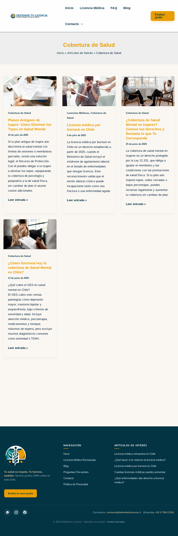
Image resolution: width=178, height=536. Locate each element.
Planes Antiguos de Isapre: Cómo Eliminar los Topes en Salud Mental (29, 124)
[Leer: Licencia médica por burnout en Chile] (88, 91)
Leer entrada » (18, 200)
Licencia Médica (92, 8)
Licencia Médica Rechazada (79, 459)
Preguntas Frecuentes (76, 472)
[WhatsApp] (7, 512)
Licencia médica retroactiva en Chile (134, 453)
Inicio (69, 8)
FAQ (114, 8)
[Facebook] (25, 512)
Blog (127, 8)
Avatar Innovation (116, 522)
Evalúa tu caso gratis (20, 493)
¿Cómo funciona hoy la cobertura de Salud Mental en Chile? (30, 267)
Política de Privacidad (75, 484)
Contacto (72, 24)
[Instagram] (16, 512)
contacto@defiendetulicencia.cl (124, 512)
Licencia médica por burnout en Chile (135, 465)
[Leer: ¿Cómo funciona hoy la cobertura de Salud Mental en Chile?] (29, 234)
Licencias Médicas (78, 113)
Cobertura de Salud (19, 113)
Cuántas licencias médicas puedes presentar (139, 472)
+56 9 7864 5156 (164, 512)
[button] (81, 24)
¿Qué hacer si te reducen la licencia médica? (139, 459)
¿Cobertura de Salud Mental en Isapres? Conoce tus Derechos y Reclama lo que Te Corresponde (145, 129)
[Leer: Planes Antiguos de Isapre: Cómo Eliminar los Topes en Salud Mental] (29, 91)
